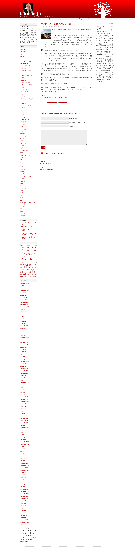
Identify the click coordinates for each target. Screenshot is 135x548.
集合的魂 (22, 213)
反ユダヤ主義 (24, 150)
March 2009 (23, 512)
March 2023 (23, 297)
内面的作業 (23, 143)
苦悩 (21, 208)
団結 (21, 267)
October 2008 (24, 520)
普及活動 (22, 171)
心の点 (33, 267)
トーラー (22, 115)
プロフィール (90, 19)
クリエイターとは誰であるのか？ (50, 163)
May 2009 (23, 508)
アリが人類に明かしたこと (27, 227)
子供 (21, 157)
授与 (28, 269)
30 (31, 539)
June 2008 (23, 524)
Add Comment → (63, 102)
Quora (22, 56)
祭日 (21, 190)
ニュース (22, 117)
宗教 (21, 159)
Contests (22, 49)
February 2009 (24, 515)
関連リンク (51, 19)
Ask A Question (106, 65)
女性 (21, 152)
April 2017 (23, 366)
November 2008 (24, 517)
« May (22, 541)
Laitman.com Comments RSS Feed (54, 153)
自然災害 (23, 276)
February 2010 (24, 486)
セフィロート (33, 256)
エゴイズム (23, 80)
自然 (35, 274)
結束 (21, 200)
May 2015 (23, 389)
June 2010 (23, 477)
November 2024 (24, 283)
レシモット (30, 262)
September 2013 (24, 401)
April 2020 (23, 328)
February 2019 (24, 356)
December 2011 (24, 439)
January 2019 (24, 359)
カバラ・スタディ (25, 82)
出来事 (22, 145)
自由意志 (22, 206)
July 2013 (23, 406)
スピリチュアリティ (25, 103)
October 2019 (24, 342)
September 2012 (24, 427)
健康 (21, 141)
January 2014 (24, 397)
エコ (23, 247)
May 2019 (23, 349)
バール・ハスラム (25, 119)
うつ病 (22, 77)
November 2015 (24, 382)
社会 (21, 186)
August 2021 (23, 316)
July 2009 (23, 503)
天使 (25, 267)
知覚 (21, 183)
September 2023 (24, 290)
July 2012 (23, 432)
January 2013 (24, 420)
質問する (81, 19)
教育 (21, 167)
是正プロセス (24, 272)
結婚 (21, 197)
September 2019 (24, 345)
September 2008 (24, 522)
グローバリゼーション (26, 92)
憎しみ (24, 269)
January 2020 (24, 335)
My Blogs (72, 19)
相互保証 (22, 181)
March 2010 (23, 484)
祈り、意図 (23, 188)
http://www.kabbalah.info (104, 30)
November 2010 (24, 465)
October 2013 (24, 399)
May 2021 (23, 321)
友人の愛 (34, 265)
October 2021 (24, 314)
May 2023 (23, 292)
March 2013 (23, 415)
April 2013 (23, 413)
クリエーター (29, 250)
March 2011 (23, 458)
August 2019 (23, 347)
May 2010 (23, 479)
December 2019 (24, 337)
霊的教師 (22, 215)
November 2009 (24, 494)
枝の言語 (22, 174)
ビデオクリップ (24, 122)
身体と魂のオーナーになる (48, 169)
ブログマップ (61, 19)
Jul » (26, 541)
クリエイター (24, 87)
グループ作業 (24, 89)
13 (23, 536)
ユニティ (22, 124)
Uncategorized (24, 63)
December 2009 (24, 491)
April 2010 (23, 482)
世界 (21, 131)
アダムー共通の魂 (25, 66)
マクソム (22, 262)
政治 (21, 164)
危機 (21, 148)
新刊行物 (22, 169)
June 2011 (23, 451)
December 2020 (24, 326)
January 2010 (24, 489)
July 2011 (23, 449)
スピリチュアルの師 (25, 105)
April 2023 (23, 295)
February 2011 (24, 460)
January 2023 (24, 300)
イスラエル (23, 68)
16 (31, 536)
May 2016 (23, 380)
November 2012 (24, 423)
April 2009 (23, 510)
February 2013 (24, 418)
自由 (28, 276)
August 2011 (23, 446)
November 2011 (24, 442)
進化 (21, 211)
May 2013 (23, 411)
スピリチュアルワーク (26, 107)
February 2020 (24, 333)
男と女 (22, 178)
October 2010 (24, 468)
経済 (21, 195)
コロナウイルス (24, 94)
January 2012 (24, 437)
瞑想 (21, 274)
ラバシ (22, 126)
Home (42, 19)
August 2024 (23, 285)
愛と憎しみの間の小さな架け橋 (56, 24)
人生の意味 (23, 136)
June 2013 (23, 408)
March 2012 (23, 434)
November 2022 (24, 302)
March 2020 (23, 330)
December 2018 (24, 361)
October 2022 (24, 304)
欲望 (29, 272)
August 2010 (23, 472)
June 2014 (23, 392)
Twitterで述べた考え (25, 61)
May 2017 (23, 363)
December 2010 (24, 463)
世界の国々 (23, 133)
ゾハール (22, 112)
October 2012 (24, 425)
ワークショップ (24, 129)
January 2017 (24, 368)
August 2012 (23, 430)
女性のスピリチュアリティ (27, 155)
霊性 (34, 276)
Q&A (21, 54)
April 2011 (23, 456)
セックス (22, 110)
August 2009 (23, 501)
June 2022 (23, 311)
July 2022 (23, 309)
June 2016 (23, 378)
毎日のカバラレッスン (26, 176)
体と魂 (22, 138)
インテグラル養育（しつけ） (28, 75)
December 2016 (24, 371)
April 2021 (23, 323)
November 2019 (24, 340)
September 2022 (24, 307)
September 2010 (24, 470)
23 (31, 537)
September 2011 (24, 444)
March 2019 (23, 354)
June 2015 (23, 387)
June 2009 (23, 505)
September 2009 (24, 498)
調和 (31, 276)
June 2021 (23, 318)
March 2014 (23, 394)
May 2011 (23, 453)
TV (21, 59)
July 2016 (23, 375)
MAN (21, 245)
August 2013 (23, 404)
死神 (35, 272)
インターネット (24, 73)
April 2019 (23, 352)
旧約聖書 (32, 270)
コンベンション (24, 96)
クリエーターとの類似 (26, 85)
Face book (23, 51)
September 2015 (24, 385)
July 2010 (23, 475)
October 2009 (24, 496)
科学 (21, 193)
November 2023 (24, 288)
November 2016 (24, 373)
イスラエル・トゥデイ (26, 70)
